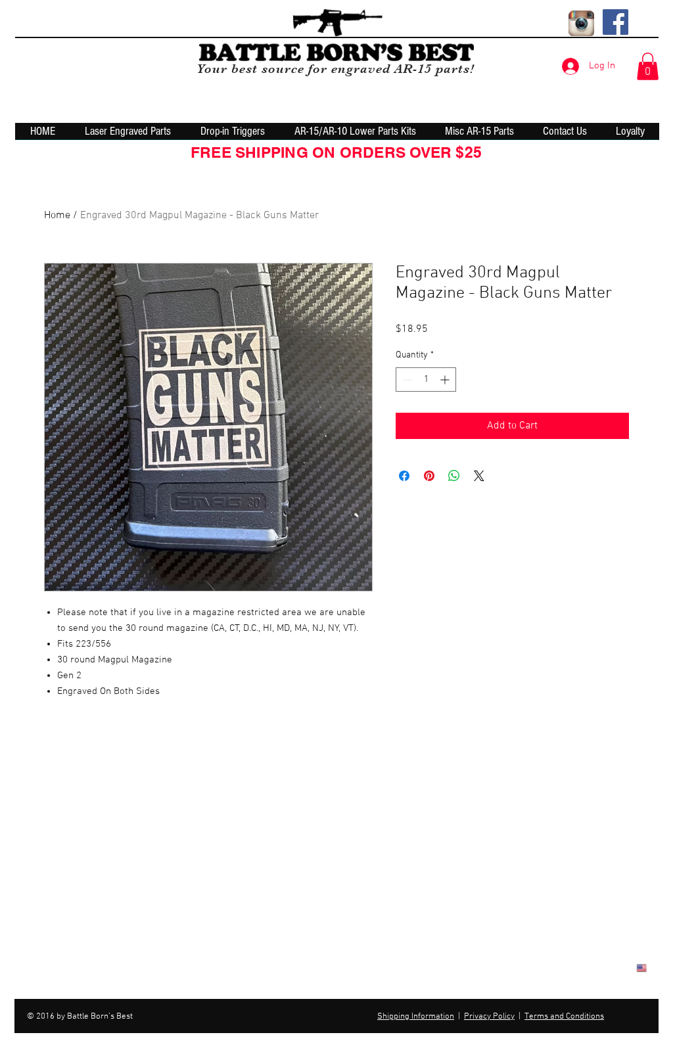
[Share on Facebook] (404, 476)
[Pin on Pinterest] (429, 476)
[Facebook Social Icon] (615, 22)
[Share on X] (479, 476)
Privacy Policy (489, 1016)
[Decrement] (406, 379)
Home (57, 215)
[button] (647, 66)
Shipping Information (415, 1016)
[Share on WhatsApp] (454, 476)
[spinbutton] (426, 379)
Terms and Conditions (564, 1016)
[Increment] (446, 379)
